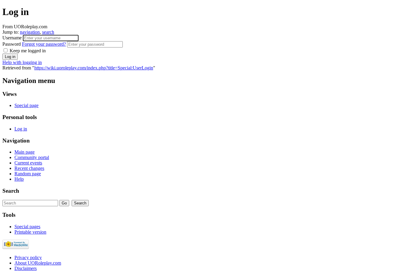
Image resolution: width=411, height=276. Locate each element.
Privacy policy (28, 257)
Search (10, 191)
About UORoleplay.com (37, 262)
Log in (20, 128)
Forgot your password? (44, 44)
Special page (26, 105)
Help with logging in (22, 62)
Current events (28, 162)
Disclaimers (25, 268)
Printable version (30, 232)
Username (12, 37)
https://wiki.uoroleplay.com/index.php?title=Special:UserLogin (93, 67)
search (48, 32)
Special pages (27, 226)
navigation (30, 32)
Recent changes (29, 168)
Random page (27, 173)
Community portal (31, 157)
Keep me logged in (27, 50)
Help (19, 179)
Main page (24, 152)
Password (34, 44)
